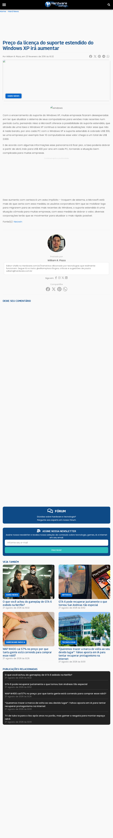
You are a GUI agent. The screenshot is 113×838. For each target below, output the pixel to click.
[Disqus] (56, 342)
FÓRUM (60, 511)
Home (3, 11)
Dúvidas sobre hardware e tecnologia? (56, 516)
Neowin (18, 221)
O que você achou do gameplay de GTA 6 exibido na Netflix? (38, 674)
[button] (4, 5)
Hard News (13, 11)
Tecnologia (68, 642)
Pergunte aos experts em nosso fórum (56, 520)
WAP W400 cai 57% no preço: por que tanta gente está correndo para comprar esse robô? (27, 652)
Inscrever (56, 550)
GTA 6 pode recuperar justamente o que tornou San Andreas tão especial (83, 603)
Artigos (66, 595)
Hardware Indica (15, 642)
